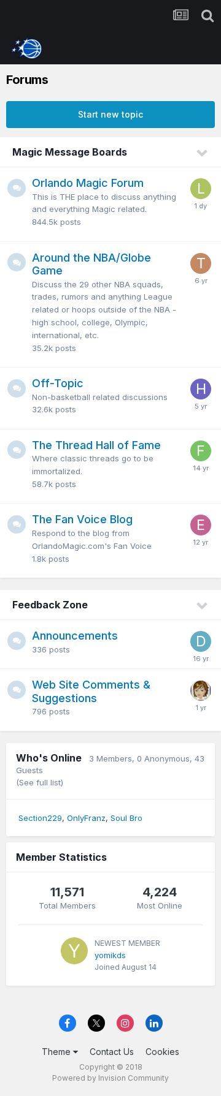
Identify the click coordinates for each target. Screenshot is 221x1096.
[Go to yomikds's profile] (74, 950)
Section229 (40, 818)
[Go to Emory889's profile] (200, 525)
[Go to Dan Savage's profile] (200, 641)
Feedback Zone (50, 605)
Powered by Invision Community (110, 1078)
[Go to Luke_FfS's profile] (200, 188)
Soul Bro (126, 818)
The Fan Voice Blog (82, 519)
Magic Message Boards (69, 152)
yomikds (110, 955)
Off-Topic (57, 383)
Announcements (75, 635)
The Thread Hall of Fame (96, 445)
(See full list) (39, 782)
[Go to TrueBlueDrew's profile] (200, 263)
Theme (57, 1051)
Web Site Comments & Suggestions (91, 691)
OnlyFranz (86, 818)
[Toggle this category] (202, 153)
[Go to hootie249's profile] (200, 389)
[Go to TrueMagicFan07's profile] (200, 690)
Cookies (162, 1051)
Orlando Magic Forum (88, 182)
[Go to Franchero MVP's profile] (200, 450)
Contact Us (112, 1051)
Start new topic (110, 114)
